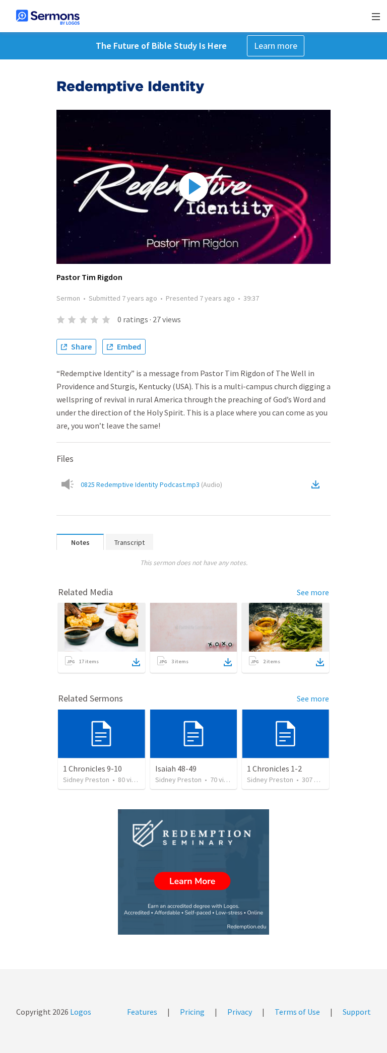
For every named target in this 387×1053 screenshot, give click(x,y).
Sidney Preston (86, 779)
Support (357, 1012)
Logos (80, 1012)
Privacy (239, 1012)
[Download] (136, 662)
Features (142, 1012)
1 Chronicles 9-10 (92, 768)
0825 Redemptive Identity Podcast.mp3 (151, 484)
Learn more (275, 45)
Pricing (192, 1012)
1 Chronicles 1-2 (274, 768)
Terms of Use (297, 1012)
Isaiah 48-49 (176, 768)
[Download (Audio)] (317, 484)
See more (313, 592)
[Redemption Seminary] (193, 872)
